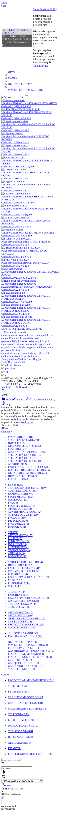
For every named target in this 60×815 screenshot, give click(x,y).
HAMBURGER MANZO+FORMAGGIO (29, 286)
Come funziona (9, 335)
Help (14, 341)
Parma (29, 359)
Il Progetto (44, 341)
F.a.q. (11, 356)
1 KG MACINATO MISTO (42, 103)
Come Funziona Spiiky (45, 9)
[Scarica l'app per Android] (12, 365)
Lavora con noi (21, 353)
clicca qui (20, 419)
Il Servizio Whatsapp (28, 341)
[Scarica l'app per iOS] (8, 368)
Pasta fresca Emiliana (12, 241)
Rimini (21, 362)
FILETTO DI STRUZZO (37, 241)
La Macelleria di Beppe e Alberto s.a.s (21, 271)
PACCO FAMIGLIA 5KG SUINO (25, 309)
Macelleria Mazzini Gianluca (16, 124)
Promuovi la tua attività (21, 338)
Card (3, 5)
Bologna (5, 359)
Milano (14, 359)
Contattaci (6, 353)
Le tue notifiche (17, 347)
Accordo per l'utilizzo (25, 356)
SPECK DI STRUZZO (36, 262)
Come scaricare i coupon (31, 344)
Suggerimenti (33, 347)
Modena (22, 359)
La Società (14, 350)
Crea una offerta (9, 344)
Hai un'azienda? (41, 65)
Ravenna (13, 362)
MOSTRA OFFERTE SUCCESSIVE (21, 328)
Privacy (33, 353)
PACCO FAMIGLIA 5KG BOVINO (25, 321)
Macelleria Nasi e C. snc (14, 103)
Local (4, 2)
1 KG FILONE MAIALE (40, 232)
